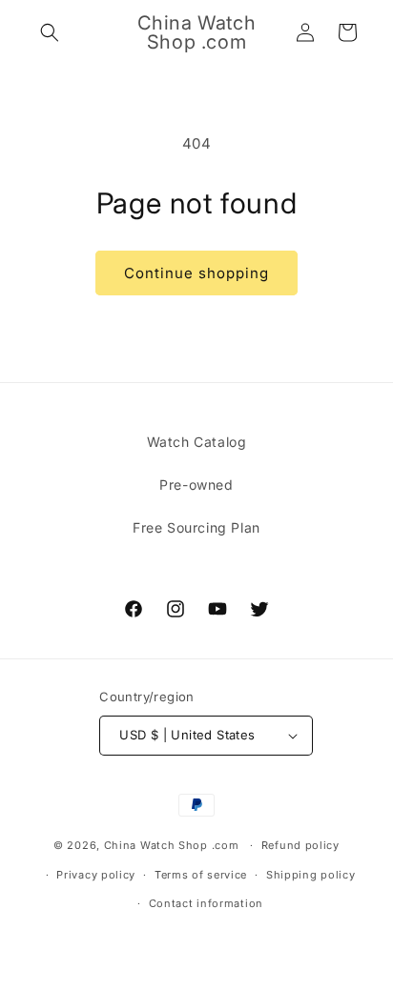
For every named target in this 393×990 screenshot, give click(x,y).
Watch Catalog (197, 442)
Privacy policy (95, 874)
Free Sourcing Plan (196, 527)
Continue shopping (196, 273)
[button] (50, 32)
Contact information (206, 903)
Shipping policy (311, 874)
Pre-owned (196, 484)
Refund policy (300, 845)
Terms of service (201, 874)
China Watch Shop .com (171, 845)
